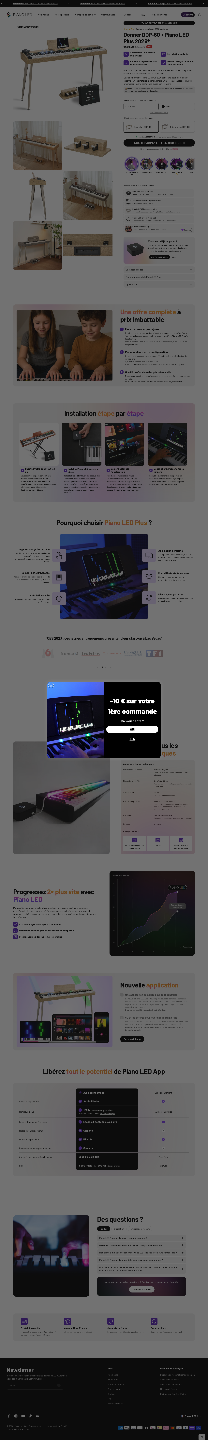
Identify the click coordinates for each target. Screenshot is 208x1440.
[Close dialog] (51, 685)
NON (132, 739)
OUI (132, 729)
